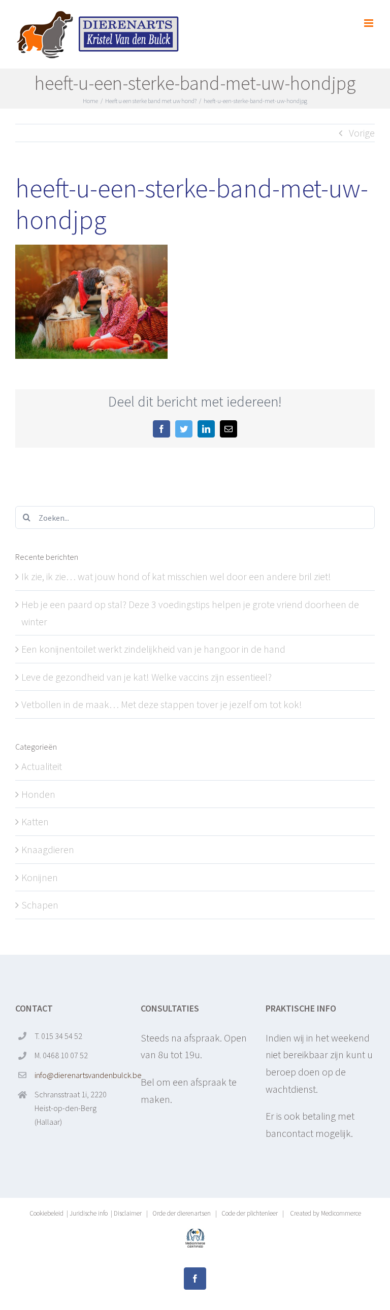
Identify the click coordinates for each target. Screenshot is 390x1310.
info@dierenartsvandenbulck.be (79, 1075)
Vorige (362, 132)
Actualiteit (41, 766)
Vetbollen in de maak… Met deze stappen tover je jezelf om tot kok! (161, 704)
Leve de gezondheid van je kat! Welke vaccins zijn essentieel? (146, 676)
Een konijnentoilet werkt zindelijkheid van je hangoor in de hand (153, 649)
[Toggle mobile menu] (369, 23)
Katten (35, 821)
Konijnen (39, 877)
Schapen (39, 904)
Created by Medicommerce (324, 1213)
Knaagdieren (47, 849)
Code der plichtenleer (249, 1213)
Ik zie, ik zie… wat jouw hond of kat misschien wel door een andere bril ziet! (176, 576)
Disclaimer (128, 1213)
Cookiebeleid (46, 1213)
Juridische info (89, 1213)
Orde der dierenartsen (181, 1213)
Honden (38, 794)
